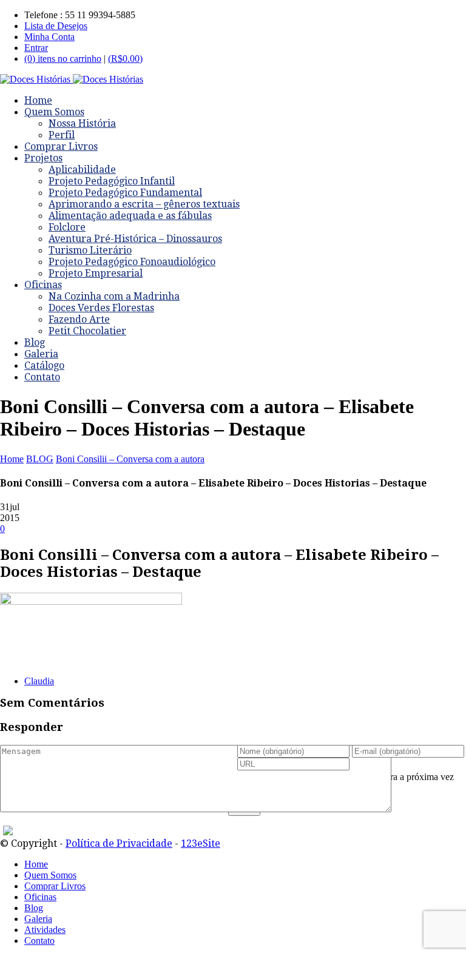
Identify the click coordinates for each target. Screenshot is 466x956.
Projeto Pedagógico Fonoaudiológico (132, 262)
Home (38, 100)
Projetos (43, 158)
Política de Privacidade (119, 843)
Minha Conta (49, 37)
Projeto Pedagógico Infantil (112, 181)
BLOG (39, 459)
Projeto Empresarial (96, 273)
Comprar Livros (61, 146)
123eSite (200, 843)
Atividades (45, 929)
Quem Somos (54, 112)
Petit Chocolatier (87, 331)
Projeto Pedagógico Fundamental (125, 192)
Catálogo (44, 365)
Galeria (41, 354)
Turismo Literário (90, 250)
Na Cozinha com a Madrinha (114, 296)
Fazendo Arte (79, 319)
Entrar (36, 47)
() (125, 58)
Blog (34, 342)
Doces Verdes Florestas (101, 308)
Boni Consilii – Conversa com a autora (130, 459)
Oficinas (43, 285)
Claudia (39, 681)
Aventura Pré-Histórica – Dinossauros (135, 238)
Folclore (67, 227)
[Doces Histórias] (71, 79)
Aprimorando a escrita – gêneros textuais (144, 204)
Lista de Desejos (55, 26)
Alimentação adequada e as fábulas (130, 215)
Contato (42, 377)
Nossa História (82, 123)
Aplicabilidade (82, 169)
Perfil (62, 135)
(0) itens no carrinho (62, 58)
